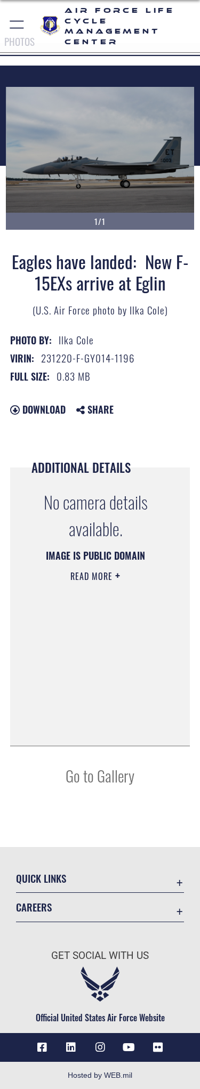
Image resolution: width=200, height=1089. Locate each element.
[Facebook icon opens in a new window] (42, 1047)
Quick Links (41, 878)
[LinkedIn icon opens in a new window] (71, 1047)
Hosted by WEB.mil (100, 1075)
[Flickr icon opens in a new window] (158, 1047)
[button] (17, 26)
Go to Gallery (100, 775)
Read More (92, 576)
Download (43, 409)
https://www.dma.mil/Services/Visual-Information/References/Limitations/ (92, 711)
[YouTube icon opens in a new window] (129, 1047)
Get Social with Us (100, 955)
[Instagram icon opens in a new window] (100, 1047)
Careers (34, 907)
